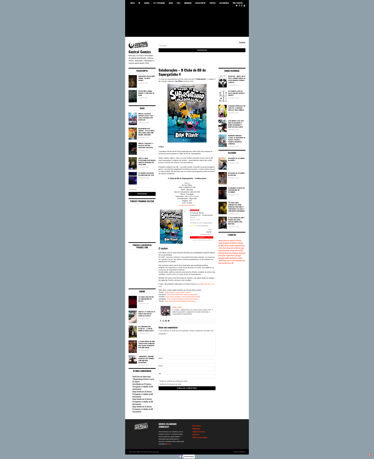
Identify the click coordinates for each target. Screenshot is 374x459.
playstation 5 (231, 255)
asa (235, 240)
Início (132, 3)
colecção (237, 245)
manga (232, 250)
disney (228, 248)
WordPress (242, 452)
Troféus (212, 3)
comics (243, 245)
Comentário (163, 333)
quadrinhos (233, 258)
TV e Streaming (159, 3)
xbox (243, 260)
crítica (220, 248)
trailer (233, 260)
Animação (187, 3)
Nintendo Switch (223, 253)
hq (239, 248)
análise (232, 240)
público (227, 258)
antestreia (226, 240)
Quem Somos (196, 425)
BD (139, 3)
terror (229, 260)
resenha (239, 258)
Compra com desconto (187, 205)
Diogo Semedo (137, 391)
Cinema (146, 3)
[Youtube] (169, 321)
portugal (238, 255)
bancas (239, 240)
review (220, 260)
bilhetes (241, 243)
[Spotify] (166, 321)
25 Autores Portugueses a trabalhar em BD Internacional (142, 386)
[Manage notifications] (369, 454)
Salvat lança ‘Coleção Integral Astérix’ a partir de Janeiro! (143, 379)
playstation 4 (222, 255)
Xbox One (221, 263)
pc (237, 253)
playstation (242, 253)
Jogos (171, 3)
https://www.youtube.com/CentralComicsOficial (183, 296)
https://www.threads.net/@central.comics (180, 301)
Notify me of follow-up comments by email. (174, 381)
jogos (242, 248)
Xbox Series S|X (229, 263)
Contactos (195, 434)
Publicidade (196, 428)
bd (230, 243)
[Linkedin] (163, 321)
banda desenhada (223, 243)
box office (221, 245)
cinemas (232, 245)
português (221, 258)
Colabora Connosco (198, 431)
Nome (161, 358)
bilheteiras (235, 243)
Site (160, 373)
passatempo (232, 253)
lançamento (222, 250)
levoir (227, 250)
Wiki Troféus (238, 3)
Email (161, 366)
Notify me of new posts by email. (171, 384)
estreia (233, 248)
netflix (241, 250)
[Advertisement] (187, 23)
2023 (178, 3)
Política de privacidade (199, 437)
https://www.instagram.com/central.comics (182, 299)
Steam (225, 260)
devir (224, 248)
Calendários (224, 3)
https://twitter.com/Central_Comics (178, 292)
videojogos (239, 260)
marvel (237, 250)
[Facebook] (160, 321)
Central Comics (140, 51)
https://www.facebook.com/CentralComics (182, 294)
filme (236, 248)
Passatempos (200, 3)
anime (220, 240)
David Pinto (136, 376)
